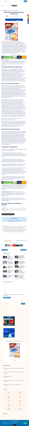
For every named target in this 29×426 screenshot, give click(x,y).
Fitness (14, 220)
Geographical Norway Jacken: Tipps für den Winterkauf (10, 276)
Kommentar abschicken (7, 297)
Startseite (3, 10)
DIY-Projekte (10, 220)
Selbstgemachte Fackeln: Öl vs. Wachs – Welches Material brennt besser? (13, 380)
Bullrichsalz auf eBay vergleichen (8, 214)
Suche (23, 303)
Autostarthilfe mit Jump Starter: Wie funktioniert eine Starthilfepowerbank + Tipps (22, 257)
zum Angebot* (14, 359)
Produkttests (18, 220)
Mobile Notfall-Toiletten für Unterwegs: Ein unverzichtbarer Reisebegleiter (13, 368)
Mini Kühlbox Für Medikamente (7, 376)
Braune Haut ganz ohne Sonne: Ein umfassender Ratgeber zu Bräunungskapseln (21, 276)
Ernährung (5, 241)
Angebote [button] (3, 208)
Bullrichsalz (15, 242)
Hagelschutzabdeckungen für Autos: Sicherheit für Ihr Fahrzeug (12, 384)
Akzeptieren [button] (25, 423)
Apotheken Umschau (6, 149)
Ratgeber (6, 10)
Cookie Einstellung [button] (20, 423)
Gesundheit (9, 241)
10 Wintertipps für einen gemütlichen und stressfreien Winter (11, 262)
